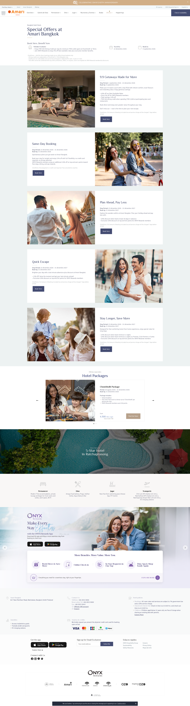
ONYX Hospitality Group (130, 643)
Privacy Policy (147, 645)
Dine (65, 13)
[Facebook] (32, 659)
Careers (145, 643)
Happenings (120, 13)
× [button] (136, 703)
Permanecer (55, 13)
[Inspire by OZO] (138, 684)
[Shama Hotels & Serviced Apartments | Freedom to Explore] (96, 684)
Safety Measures (128, 648)
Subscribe (107, 644)
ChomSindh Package (110, 387)
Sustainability (127, 645)
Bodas (101, 13)
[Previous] (37, 400)
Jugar (74, 13)
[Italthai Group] (96, 696)
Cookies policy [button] (121, 703)
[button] (7, 7)
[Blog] (41, 659)
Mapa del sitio (147, 648)
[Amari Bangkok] (16, 13)
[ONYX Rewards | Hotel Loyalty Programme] (95, 672)
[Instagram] (35, 659)
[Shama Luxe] (85, 684)
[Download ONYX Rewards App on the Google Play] (52, 544)
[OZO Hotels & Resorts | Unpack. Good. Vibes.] (124, 684)
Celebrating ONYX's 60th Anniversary (98, 2)
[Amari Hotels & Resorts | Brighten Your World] (68, 684)
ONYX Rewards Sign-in (172, 7)
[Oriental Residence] (49, 684)
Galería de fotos (43, 13)
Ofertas (108, 13)
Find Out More (133, 416)
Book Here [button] (106, 119)
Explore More (148, 578)
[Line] (38, 659)
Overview (30, 13)
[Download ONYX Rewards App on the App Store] (35, 544)
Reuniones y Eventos (87, 13)
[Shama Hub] (107, 684)
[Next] (153, 400)
